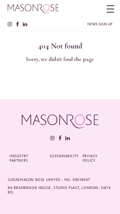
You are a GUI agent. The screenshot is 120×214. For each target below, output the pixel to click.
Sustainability (64, 156)
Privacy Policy (90, 158)
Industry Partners (19, 158)
